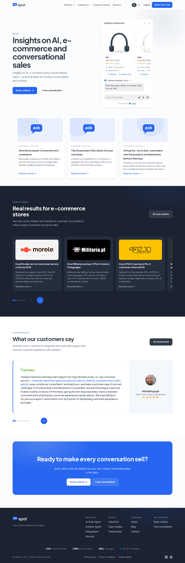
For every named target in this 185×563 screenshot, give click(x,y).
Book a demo (23, 90)
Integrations (92, 531)
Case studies (115, 526)
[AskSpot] (19, 5)
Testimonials (115, 531)
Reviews (117, 5)
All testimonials (161, 342)
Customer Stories (101, 5)
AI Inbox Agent (93, 526)
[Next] (40, 300)
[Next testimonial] (44, 421)
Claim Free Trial (162, 5)
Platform (68, 5)
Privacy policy (90, 557)
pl (139, 5)
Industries (82, 5)
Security (90, 536)
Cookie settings (125, 557)
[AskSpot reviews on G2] (171, 557)
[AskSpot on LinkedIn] (166, 557)
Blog (133, 526)
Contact (135, 531)
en (134, 5)
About (134, 522)
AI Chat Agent (93, 522)
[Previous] (31, 300)
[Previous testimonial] (36, 421)
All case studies (161, 214)
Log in (147, 5)
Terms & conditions (107, 557)
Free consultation (52, 90)
